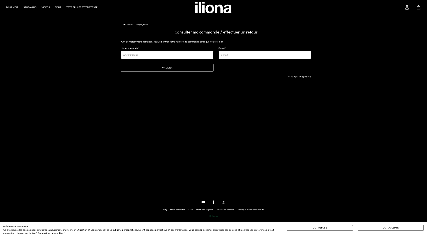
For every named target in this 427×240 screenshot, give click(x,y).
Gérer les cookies (225, 209)
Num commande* (130, 48)
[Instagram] (224, 202)
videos (46, 7)
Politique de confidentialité (251, 209)
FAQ (165, 209)
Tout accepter (390, 227)
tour (58, 7)
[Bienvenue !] (213, 7)
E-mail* (222, 48)
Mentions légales (204, 209)
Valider (167, 67)
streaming (30, 7)
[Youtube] (203, 202)
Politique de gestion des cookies (83, 233)
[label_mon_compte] (407, 7)
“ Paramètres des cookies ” (50, 233)
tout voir (12, 7)
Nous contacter (177, 209)
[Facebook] (213, 202)
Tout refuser (319, 227)
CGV (190, 209)
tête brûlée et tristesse (82, 7)
